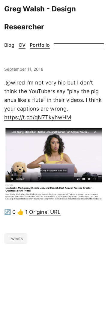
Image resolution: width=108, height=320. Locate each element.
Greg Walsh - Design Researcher (40, 17)
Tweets (16, 238)
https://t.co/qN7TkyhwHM (37, 117)
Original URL (45, 212)
